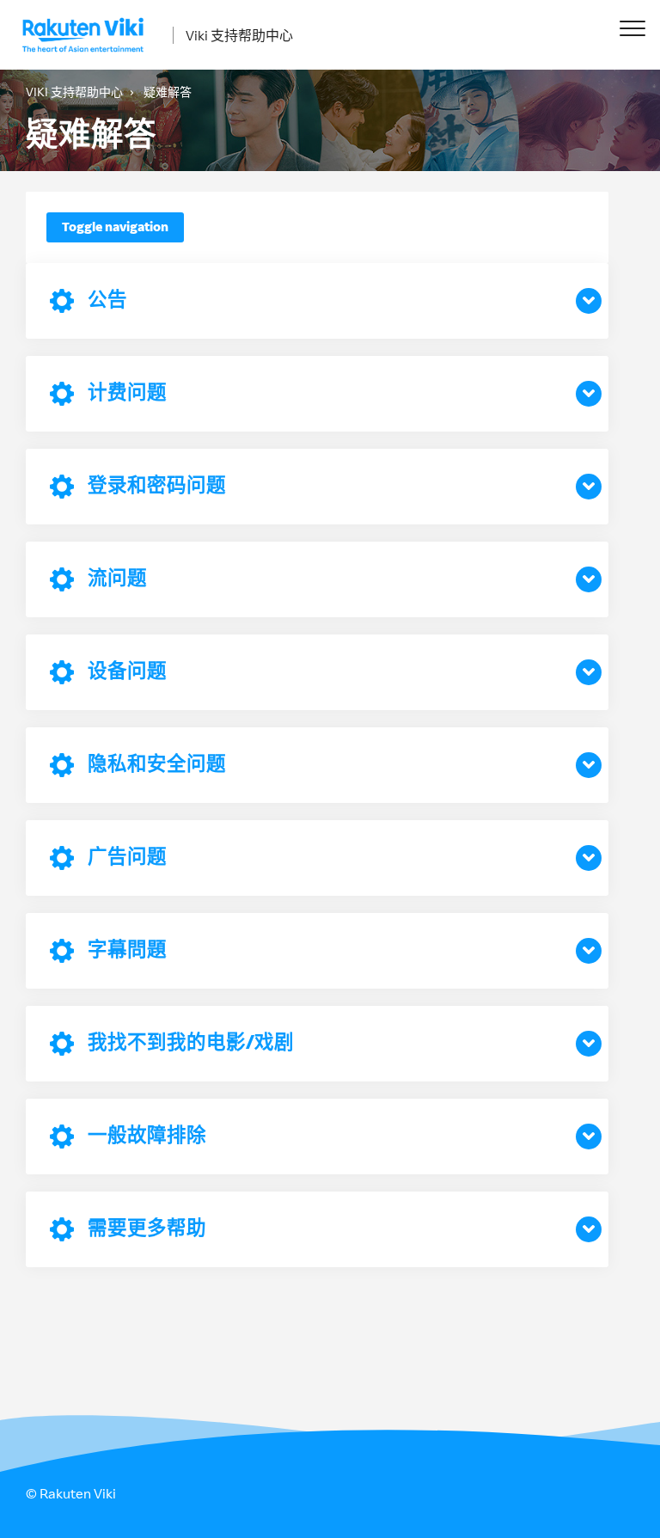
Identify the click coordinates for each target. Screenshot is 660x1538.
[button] (632, 28)
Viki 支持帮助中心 (239, 35)
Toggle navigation (115, 226)
